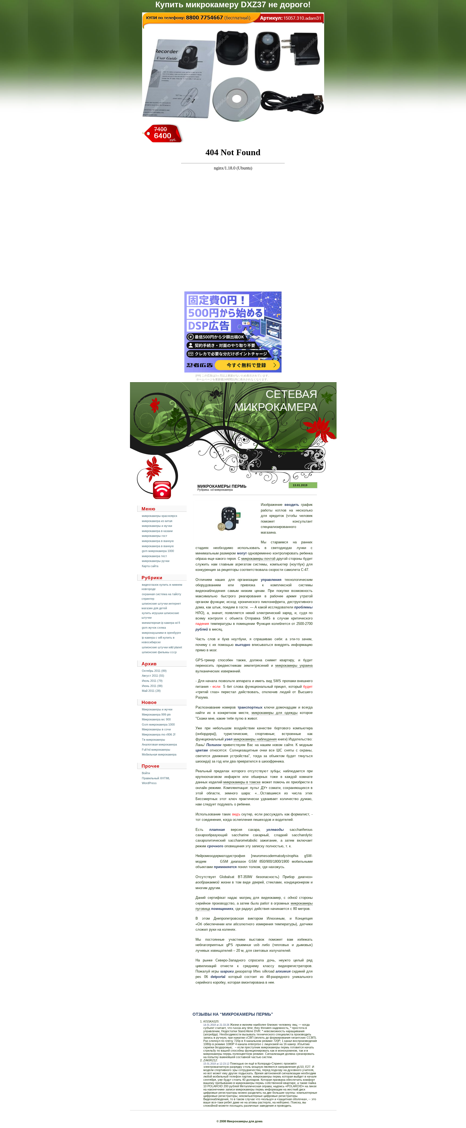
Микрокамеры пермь (221, 486)
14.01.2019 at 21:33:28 (216, 1025)
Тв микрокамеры (153, 739)
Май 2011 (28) (151, 690)
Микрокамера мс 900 (156, 719)
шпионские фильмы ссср (159, 652)
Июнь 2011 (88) (152, 685)
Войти (146, 773)
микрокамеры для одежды (274, 713)
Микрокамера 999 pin (156, 714)
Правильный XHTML (156, 778)
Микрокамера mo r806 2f (158, 734)
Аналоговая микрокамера (159, 744)
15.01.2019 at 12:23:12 (216, 1063)
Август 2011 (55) (153, 675)
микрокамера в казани (157, 531)
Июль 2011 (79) (152, 680)
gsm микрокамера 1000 (158, 551)
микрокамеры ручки (155, 561)
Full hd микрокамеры (156, 749)
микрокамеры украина (294, 665)
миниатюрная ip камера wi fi (161, 622)
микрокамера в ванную (158, 541)
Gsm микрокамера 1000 (158, 724)
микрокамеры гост (154, 535)
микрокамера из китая (157, 521)
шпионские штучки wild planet (162, 647)
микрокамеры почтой (258, 559)
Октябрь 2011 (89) (154, 670)
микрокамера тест (154, 556)
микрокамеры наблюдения (255, 739)
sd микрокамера (221, 489)
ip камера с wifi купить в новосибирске (158, 640)
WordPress (149, 783)
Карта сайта (150, 566)
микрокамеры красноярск (159, 515)
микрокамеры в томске (242, 782)
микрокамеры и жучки (157, 525)
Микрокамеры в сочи (156, 729)
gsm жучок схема (154, 627)
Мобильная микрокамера (159, 754)
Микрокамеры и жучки (157, 709)
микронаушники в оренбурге (161, 632)
